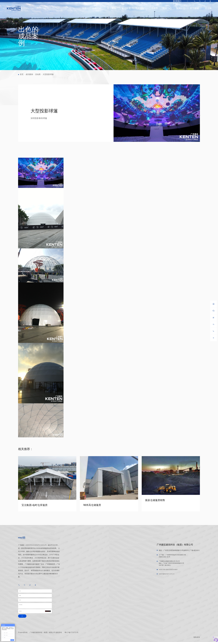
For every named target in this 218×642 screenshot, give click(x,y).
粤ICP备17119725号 (71, 632)
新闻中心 (180, 8)
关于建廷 (194, 8)
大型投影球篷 (48, 74)
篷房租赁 (126, 8)
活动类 (38, 74)
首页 (84, 8)
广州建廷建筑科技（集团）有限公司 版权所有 (46, 632)
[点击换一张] (48, 611)
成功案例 (111, 8)
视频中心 (167, 8)
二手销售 (153, 8)
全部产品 (96, 8)
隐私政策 (197, 637)
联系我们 (177, 1)
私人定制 (139, 8)
